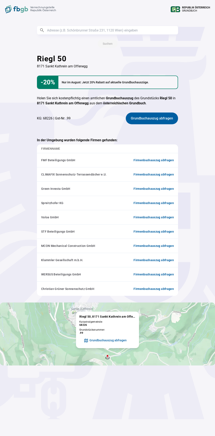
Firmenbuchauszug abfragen (154, 160)
